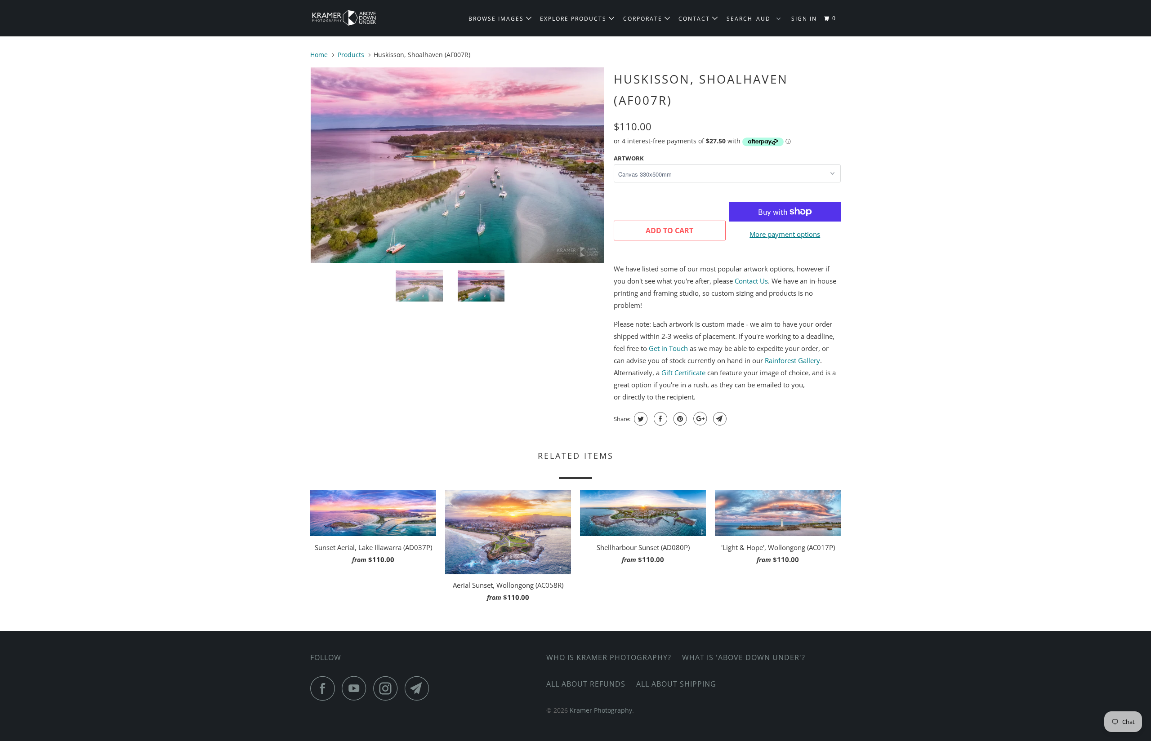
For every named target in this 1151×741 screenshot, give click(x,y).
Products (351, 54)
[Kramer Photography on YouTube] (356, 688)
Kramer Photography (601, 710)
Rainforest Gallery (792, 360)
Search (740, 18)
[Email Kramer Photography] (419, 688)
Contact (695, 18)
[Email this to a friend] (719, 419)
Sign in (804, 18)
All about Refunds (585, 684)
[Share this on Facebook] (659, 419)
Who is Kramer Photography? (608, 657)
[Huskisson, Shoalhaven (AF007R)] (392, 165)
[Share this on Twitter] (639, 419)
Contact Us (751, 280)
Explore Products (574, 18)
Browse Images (497, 18)
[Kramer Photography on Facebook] (325, 688)
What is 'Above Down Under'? (743, 657)
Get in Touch (668, 348)
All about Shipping (676, 684)
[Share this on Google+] (699, 419)
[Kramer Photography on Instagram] (388, 688)
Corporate (644, 18)
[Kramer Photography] (356, 18)
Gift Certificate (683, 372)
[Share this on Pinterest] (679, 419)
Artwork (629, 158)
